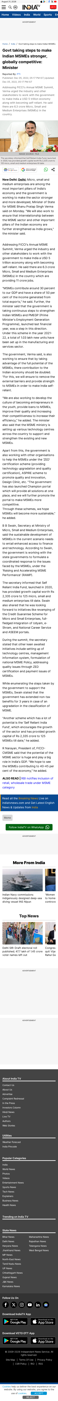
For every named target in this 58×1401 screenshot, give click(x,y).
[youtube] (30, 1305)
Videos (16, 14)
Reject (30, 1397)
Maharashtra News (39, 1236)
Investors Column (11, 1107)
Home (5, 14)
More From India (29, 862)
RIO (32, 1363)
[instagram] (22, 1305)
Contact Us (8, 1085)
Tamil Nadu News (11, 1263)
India (27, 14)
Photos (6, 1173)
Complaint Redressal (13, 1098)
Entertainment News (13, 1182)
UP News (7, 1268)
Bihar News (8, 1236)
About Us (7, 1089)
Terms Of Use (26, 1359)
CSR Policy (21, 1363)
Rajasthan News (37, 1241)
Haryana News (10, 1245)
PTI (18, 74)
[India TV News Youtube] (55, 1)
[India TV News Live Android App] (15, 1321)
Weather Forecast (11, 1142)
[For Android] (15, 1341)
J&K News (7, 1281)
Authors (6, 1121)
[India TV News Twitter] (52, 1)
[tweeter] (13, 1305)
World (36, 14)
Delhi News (8, 1241)
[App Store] (43, 1321)
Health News (9, 1205)
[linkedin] (38, 1305)
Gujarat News (9, 1277)
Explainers (7, 1196)
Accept (38, 1393)
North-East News (11, 1259)
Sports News (9, 1187)
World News (8, 1169)
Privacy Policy (44, 1359)
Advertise (7, 1094)
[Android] (44, 1)
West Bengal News (39, 1250)
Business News (10, 1200)
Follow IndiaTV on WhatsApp (26, 827)
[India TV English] (31, 7)
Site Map (10, 1359)
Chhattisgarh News (12, 1272)
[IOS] (41, 1)
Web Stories (8, 1125)
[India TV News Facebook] (49, 1)
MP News (7, 1254)
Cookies (6, 1386)
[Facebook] (5, 1305)
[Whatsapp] (46, 170)
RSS (41, 1363)
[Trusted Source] (28, 169)
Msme (7, 817)
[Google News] (10, 169)
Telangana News (38, 1245)
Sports (48, 14)
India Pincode (9, 1146)
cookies (22, 1393)
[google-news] (46, 1305)
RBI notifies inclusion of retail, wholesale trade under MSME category (27, 783)
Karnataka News (11, 1286)
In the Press (8, 1103)
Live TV (6, 1116)
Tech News (8, 1191)
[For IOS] (43, 1341)
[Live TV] (53, 7)
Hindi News (8, 1112)
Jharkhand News (11, 1250)
